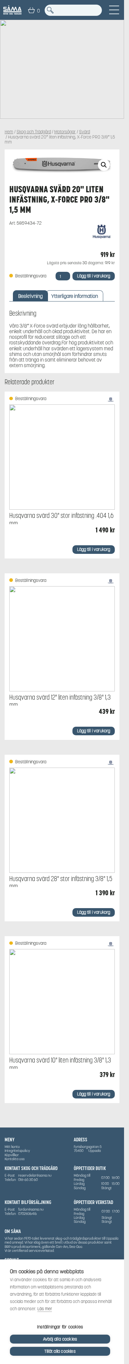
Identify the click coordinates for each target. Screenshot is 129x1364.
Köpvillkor (12, 1155)
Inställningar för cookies (60, 1327)
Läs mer (44, 1309)
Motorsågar (65, 132)
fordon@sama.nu (31, 1209)
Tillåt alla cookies (60, 1351)
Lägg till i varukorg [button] (93, 549)
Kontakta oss (14, 1159)
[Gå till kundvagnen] (31, 10)
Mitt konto (12, 1146)
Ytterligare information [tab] (74, 296)
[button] (104, 165)
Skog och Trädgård (34, 132)
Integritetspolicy (17, 1150)
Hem (9, 132)
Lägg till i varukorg (93, 276)
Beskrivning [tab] (30, 296)
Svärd (84, 132)
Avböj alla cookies (60, 1339)
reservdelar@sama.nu (35, 1175)
